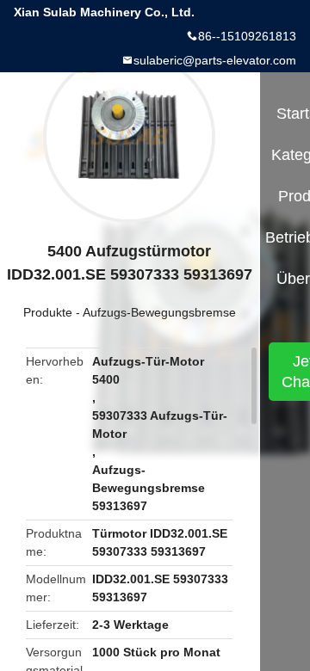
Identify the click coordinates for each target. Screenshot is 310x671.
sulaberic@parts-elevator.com (214, 60)
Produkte (47, 312)
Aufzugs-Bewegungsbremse (159, 312)
